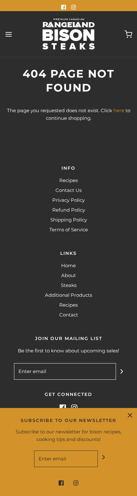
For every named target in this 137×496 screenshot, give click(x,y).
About (68, 275)
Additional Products (68, 295)
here (118, 110)
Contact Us (68, 190)
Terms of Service (68, 230)
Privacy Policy (68, 200)
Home (68, 265)
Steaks (68, 285)
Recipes (68, 180)
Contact (68, 315)
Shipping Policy (68, 220)
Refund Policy (68, 210)
